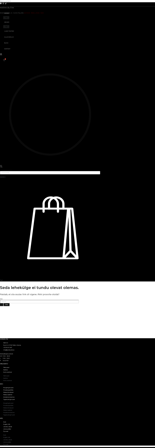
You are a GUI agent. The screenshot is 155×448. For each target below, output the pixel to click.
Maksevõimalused (8, 392)
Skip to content (5, 1)
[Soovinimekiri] (4, 60)
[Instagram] (3, 4)
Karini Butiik (7, 7)
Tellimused (6, 367)
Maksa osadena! (7, 394)
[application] (10, 13)
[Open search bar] (1, 167)
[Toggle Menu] (6, 17)
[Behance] (6, 4)
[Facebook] (1, 4)
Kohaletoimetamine (9, 397)
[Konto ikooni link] (1, 54)
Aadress (5, 370)
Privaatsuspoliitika (8, 390)
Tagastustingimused (9, 399)
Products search (7, 170)
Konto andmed (7, 372)
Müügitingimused (8, 387)
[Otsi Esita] (1, 304)
